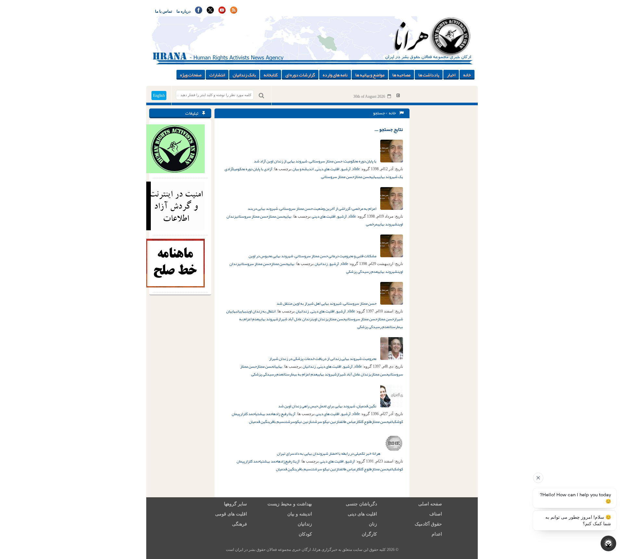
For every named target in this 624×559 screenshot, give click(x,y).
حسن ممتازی (336, 319)
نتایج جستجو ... (388, 129)
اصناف (435, 514)
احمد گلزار (248, 414)
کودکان (305, 534)
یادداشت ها (428, 74)
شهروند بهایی (387, 224)
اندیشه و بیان (303, 169)
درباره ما (183, 11)
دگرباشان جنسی (361, 504)
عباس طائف (348, 422)
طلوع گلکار (364, 422)
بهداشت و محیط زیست (289, 504)
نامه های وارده (335, 74)
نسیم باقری (277, 422)
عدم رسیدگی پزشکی (362, 271)
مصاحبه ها (401, 74)
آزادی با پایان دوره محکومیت (252, 169)
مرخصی (372, 224)
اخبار (451, 74)
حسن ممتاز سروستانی (337, 177)
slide (356, 169)
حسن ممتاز (362, 177)
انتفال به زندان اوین (261, 311)
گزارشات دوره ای (300, 74)
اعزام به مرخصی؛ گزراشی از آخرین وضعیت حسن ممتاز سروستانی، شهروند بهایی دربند (312, 208)
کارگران (369, 534)
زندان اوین (319, 319)
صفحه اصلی (430, 504)
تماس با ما (163, 11)
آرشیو (346, 169)
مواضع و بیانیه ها (369, 74)
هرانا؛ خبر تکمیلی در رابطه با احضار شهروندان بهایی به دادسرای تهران (329, 453)
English (159, 95)
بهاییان (241, 311)
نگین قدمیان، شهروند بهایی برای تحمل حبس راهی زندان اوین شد (327, 406)
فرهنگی (239, 524)
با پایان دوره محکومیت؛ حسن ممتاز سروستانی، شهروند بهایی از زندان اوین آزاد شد (315, 161)
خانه (467, 74)
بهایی (374, 177)
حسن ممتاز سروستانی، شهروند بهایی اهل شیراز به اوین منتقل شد (327, 303)
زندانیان (321, 264)
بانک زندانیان (244, 74)
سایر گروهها (235, 504)
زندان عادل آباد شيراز (295, 319)
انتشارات (217, 74)
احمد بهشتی (264, 414)
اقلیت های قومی (231, 514)
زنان (373, 524)
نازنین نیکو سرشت (326, 422)
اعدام (437, 534)
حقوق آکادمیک (428, 524)
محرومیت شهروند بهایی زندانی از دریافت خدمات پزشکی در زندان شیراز (323, 358)
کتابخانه (271, 74)
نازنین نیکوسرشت (299, 422)
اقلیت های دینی (327, 169)
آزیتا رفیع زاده (284, 414)
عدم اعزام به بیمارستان (300, 374)
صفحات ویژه (191, 74)
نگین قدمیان (259, 422)
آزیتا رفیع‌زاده (289, 461)
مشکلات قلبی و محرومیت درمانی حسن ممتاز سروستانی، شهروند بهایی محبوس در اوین (313, 256)
